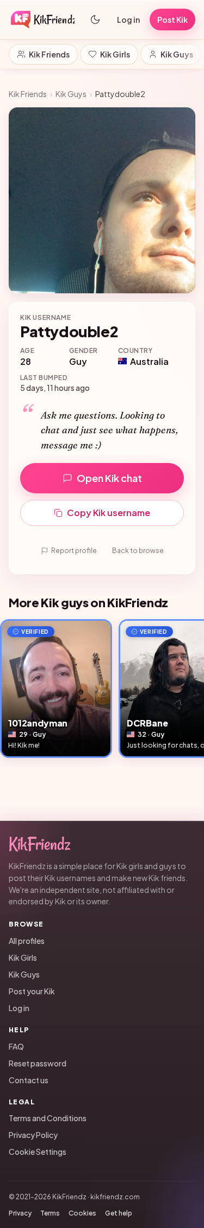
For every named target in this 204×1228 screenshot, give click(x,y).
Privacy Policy (33, 1135)
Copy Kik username (108, 512)
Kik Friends (49, 54)
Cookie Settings (37, 1151)
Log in (128, 19)
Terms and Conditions (47, 1118)
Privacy (20, 1213)
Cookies (82, 1213)
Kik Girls (115, 54)
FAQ (16, 1046)
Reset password (37, 1063)
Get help (118, 1213)
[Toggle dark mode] (95, 19)
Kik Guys (176, 54)
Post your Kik (32, 991)
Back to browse (138, 551)
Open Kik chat (109, 478)
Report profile (74, 551)
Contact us (28, 1080)
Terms (50, 1213)
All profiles (27, 941)
